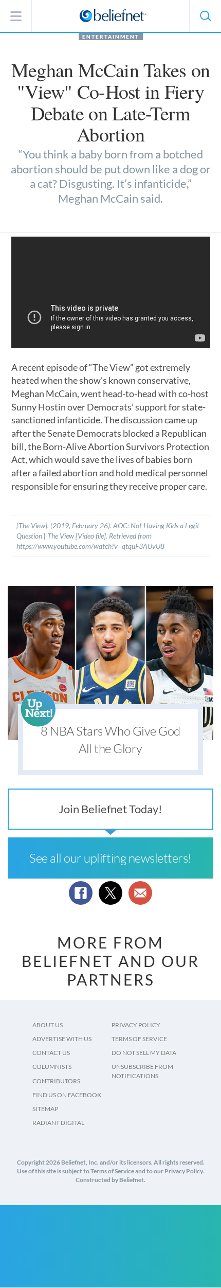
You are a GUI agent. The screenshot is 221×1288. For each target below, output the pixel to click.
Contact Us (51, 1053)
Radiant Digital (58, 1122)
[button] (205, 16)
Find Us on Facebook (66, 1095)
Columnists (51, 1066)
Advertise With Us (61, 1039)
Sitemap (45, 1109)
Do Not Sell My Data (144, 1053)
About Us (47, 1025)
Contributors (56, 1081)
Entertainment (110, 36)
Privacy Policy (136, 1025)
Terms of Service (139, 1039)
